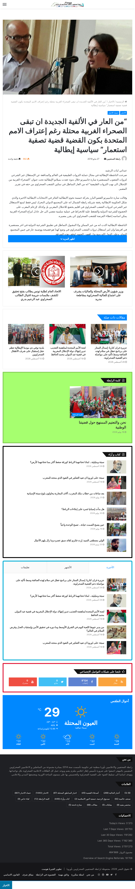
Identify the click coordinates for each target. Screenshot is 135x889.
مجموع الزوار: (125, 852)
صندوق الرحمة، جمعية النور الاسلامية (92, 798)
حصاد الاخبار (113, 113)
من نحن (90, 874)
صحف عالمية (122, 798)
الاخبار (111, 101)
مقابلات (107, 804)
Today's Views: (117, 823)
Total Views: (115, 846)
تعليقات (25, 567)
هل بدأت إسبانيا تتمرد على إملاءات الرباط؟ (83, 508)
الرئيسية (120, 101)
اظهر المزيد (68, 238)
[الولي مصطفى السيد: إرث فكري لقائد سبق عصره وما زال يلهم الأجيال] (116, 545)
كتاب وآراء (62, 798)
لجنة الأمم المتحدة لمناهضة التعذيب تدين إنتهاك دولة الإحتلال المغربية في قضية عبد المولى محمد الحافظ (68, 351)
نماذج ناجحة (75, 804)
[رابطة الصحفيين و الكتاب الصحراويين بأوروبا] (67, 4)
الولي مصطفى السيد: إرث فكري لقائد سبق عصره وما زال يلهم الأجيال (69, 540)
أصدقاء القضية (90, 793)
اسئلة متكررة (77, 874)
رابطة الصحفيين (114, 158)
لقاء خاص (23, 798)
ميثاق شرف (27, 874)
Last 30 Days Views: (112, 834)
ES (127, 793)
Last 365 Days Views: (110, 840)
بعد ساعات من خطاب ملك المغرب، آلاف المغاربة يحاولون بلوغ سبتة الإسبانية (65, 493)
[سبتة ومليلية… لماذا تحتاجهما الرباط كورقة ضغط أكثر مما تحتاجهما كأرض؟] (116, 467)
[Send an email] (105, 158)
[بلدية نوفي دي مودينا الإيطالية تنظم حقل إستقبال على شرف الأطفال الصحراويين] (26, 334)
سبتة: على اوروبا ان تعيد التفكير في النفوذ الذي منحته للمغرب (73, 477)
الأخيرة (110, 567)
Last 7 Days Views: (114, 829)
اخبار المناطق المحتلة (65, 793)
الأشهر (68, 567)
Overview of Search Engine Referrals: (104, 858)
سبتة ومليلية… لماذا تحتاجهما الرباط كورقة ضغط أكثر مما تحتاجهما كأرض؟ (67, 462)
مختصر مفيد (123, 804)
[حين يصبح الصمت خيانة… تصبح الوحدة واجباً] (116, 529)
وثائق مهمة (63, 874)
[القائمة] (5, 4)
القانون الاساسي (12, 874)
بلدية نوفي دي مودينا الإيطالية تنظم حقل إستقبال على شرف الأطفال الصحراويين (26, 351)
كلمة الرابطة (42, 798)
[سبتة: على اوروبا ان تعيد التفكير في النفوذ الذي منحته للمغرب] (116, 482)
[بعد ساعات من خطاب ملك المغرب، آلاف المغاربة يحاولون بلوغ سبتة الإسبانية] (116, 498)
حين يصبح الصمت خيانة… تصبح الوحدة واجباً (82, 524)
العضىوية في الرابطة (46, 874)
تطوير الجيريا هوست (52, 869)
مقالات (92, 804)
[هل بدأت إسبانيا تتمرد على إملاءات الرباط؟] (116, 514)
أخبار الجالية (112, 793)
